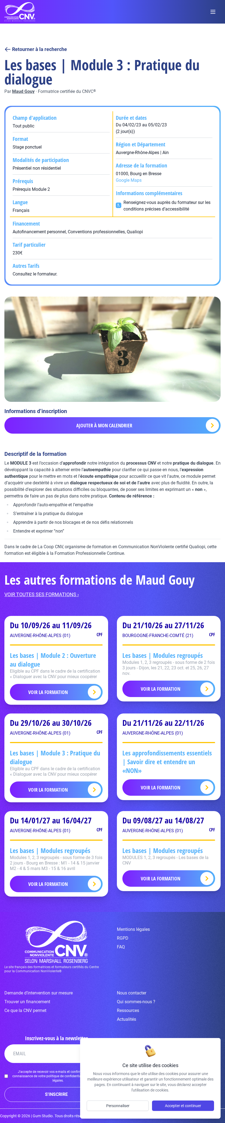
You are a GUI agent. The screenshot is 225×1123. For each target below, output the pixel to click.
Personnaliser (118, 1106)
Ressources (128, 1010)
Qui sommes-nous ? (136, 1001)
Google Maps (129, 180)
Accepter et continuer (183, 1106)
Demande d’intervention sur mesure (38, 993)
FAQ (121, 946)
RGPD (122, 938)
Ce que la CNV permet (25, 1010)
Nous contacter (131, 993)
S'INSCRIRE (56, 1094)
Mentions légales (133, 929)
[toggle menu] (213, 11)
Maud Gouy (23, 91)
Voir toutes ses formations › (41, 594)
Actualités (126, 1019)
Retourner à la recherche (39, 49)
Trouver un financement (27, 1001)
